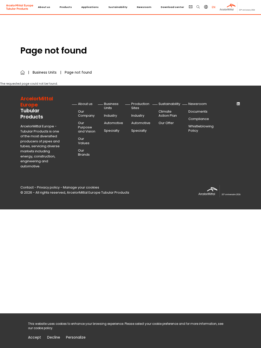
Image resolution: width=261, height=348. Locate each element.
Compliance (198, 118)
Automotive (113, 123)
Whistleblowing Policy (201, 128)
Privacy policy (48, 187)
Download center (172, 7)
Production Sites (140, 105)
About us (44, 7)
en (213, 7)
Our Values (83, 140)
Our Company (86, 113)
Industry (110, 115)
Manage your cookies (81, 187)
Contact (27, 187)
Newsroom (144, 7)
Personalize (76, 338)
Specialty (111, 130)
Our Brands (84, 152)
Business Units (45, 72)
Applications (90, 7)
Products (66, 7)
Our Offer (166, 123)
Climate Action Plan (168, 113)
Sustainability (117, 7)
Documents (197, 111)
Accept (34, 338)
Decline (53, 338)
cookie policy (43, 328)
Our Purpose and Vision (86, 127)
